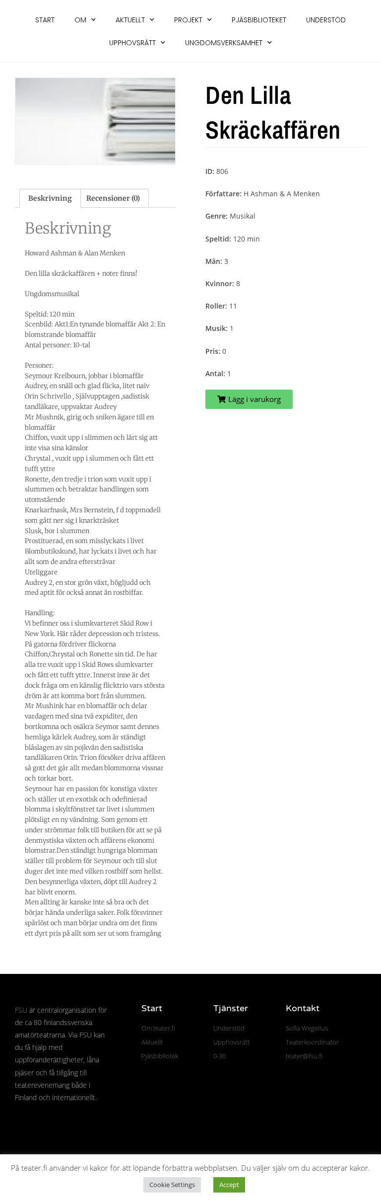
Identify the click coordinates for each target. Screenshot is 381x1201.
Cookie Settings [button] (172, 1184)
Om (80, 20)
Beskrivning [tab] (50, 198)
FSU (21, 1010)
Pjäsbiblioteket (259, 20)
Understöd (326, 20)
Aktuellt (130, 20)
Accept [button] (229, 1184)
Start (45, 20)
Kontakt (302, 1008)
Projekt (188, 20)
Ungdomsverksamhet (223, 43)
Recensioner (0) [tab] (113, 198)
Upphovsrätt (132, 43)
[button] (249, 399)
